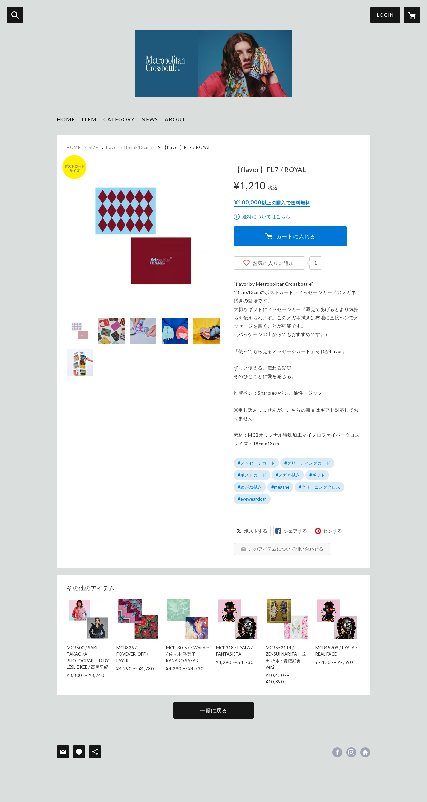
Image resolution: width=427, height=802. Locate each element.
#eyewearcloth (252, 499)
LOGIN (385, 15)
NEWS (149, 119)
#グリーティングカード (307, 463)
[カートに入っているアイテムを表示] (412, 15)
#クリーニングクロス (319, 487)
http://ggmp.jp (365, 752)
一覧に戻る (213, 710)
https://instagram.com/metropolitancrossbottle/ (351, 752)
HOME (66, 119)
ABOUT (175, 119)
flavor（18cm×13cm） (130, 147)
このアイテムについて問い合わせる (286, 549)
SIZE (93, 147)
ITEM (89, 119)
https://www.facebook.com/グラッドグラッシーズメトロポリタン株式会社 (337, 752)
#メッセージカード (256, 463)
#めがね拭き (250, 487)
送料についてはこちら (266, 216)
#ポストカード (252, 475)
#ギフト (317, 475)
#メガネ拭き (288, 475)
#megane (280, 487)
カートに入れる (296, 236)
